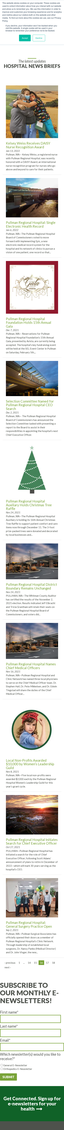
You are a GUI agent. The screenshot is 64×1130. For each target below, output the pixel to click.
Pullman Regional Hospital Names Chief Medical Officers (31, 666)
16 (41, 962)
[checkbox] (32, 1067)
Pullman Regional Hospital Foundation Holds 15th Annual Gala (28, 322)
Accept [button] (25, 38)
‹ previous (10, 962)
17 (47, 962)
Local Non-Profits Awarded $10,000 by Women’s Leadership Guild (30, 764)
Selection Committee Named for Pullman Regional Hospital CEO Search (30, 405)
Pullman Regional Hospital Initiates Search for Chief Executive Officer (32, 841)
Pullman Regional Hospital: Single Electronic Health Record (30, 224)
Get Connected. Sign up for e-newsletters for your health (32, 1103)
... (24, 962)
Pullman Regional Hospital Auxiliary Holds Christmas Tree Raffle (29, 505)
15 (35, 962)
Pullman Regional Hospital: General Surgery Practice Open (29, 924)
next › (8, 967)
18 (53, 962)
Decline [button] (38, 38)
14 (29, 962)
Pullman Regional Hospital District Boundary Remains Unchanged (31, 586)
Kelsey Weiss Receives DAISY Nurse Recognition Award (28, 145)
